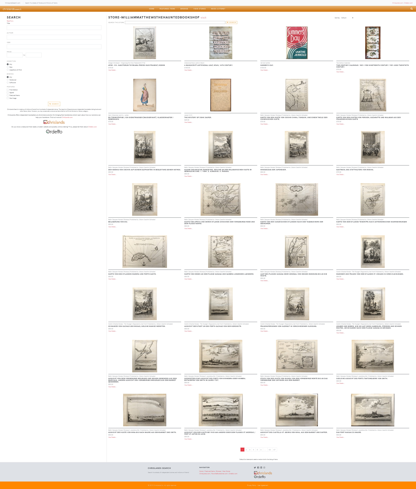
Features (11, 87)
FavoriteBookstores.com (219, 473)
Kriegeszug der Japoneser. (273, 169)
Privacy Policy (251, 485)
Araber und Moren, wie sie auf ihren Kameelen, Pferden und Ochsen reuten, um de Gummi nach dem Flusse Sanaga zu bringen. (369, 327)
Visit (203, 17)
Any (10, 64)
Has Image (12, 98)
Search (232, 22)
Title (8, 23)
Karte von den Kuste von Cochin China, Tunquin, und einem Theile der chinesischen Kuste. (293, 118)
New (10, 67)
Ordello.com (408, 3)
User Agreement (263, 485)
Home (151, 9)
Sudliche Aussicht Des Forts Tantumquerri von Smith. (362, 378)
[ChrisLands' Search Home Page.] (11, 9)
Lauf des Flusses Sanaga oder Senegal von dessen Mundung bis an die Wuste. (293, 275)
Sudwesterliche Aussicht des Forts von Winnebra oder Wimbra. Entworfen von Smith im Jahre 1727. (215, 379)
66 (270, 449)
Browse (184, 9)
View (145, 44)
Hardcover (12, 80)
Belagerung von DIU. (118, 222)
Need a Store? (218, 9)
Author (10, 33)
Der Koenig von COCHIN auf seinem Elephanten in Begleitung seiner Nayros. (144, 169)
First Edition (13, 90)
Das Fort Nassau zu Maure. (349, 432)
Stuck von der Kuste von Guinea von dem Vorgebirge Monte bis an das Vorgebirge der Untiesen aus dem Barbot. (294, 379)
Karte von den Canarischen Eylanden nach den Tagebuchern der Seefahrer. (291, 223)
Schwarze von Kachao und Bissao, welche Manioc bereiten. (137, 326)
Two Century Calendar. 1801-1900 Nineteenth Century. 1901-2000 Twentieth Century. (372, 66)
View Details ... (112, 70)
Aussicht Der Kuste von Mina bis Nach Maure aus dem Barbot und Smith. (142, 432)
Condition (11, 61)
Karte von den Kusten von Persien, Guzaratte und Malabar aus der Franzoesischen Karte (368, 118)
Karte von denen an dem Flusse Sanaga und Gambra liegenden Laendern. (219, 274)
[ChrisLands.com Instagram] (264, 468)
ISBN (8, 42)
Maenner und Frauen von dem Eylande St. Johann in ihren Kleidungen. (370, 274)
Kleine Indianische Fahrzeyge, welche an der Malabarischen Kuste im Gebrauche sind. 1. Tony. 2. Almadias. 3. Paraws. (218, 170)
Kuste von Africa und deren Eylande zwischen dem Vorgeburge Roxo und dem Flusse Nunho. (219, 223)
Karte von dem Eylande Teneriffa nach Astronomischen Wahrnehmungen (371, 222)
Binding (10, 74)
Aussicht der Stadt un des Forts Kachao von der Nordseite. (213, 326)
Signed (11, 92)
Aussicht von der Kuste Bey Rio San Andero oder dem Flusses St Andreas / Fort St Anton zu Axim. (219, 433)
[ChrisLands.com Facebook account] (258, 468)
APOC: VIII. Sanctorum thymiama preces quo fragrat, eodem (136, 65)
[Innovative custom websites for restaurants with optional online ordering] (54, 131)
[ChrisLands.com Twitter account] (255, 468)
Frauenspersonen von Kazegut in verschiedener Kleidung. (288, 326)
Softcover (12, 82)
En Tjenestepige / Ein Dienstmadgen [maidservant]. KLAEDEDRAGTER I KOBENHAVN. (140, 118)
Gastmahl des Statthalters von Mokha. (355, 169)
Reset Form (10, 21)
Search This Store (116, 22)
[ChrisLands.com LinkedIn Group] (261, 468)
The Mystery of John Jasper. (198, 117)
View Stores (199, 9)
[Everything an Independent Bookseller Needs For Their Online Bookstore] (54, 122)
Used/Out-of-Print (15, 70)
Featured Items (167, 9)
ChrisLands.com (397, 3)
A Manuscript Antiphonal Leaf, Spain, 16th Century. (208, 65)
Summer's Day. (267, 65)
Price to (16, 53)
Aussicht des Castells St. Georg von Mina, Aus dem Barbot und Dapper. (294, 432)
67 (275, 449)
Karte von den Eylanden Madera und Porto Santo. (132, 274)
